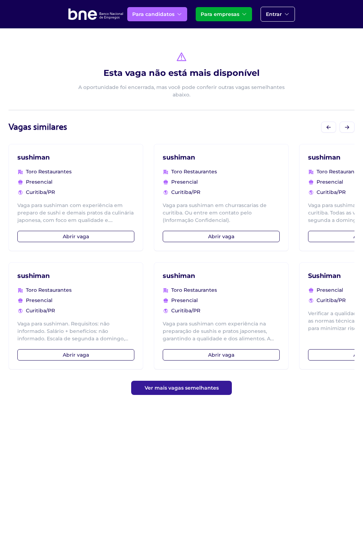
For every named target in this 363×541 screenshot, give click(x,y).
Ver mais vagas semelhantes (182, 388)
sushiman (33, 157)
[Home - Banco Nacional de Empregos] (95, 14)
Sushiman (324, 276)
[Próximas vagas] (347, 127)
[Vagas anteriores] (328, 127)
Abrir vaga (76, 236)
